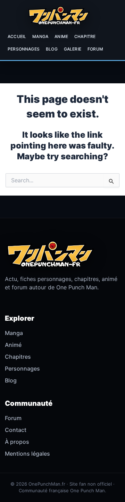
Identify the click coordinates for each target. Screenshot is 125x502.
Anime (61, 36)
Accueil (17, 36)
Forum (95, 49)
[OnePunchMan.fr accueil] (58, 15)
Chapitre (84, 36)
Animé (13, 344)
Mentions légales (27, 453)
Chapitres (18, 356)
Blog (52, 49)
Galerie (72, 49)
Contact (15, 429)
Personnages (24, 49)
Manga (40, 36)
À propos (17, 441)
